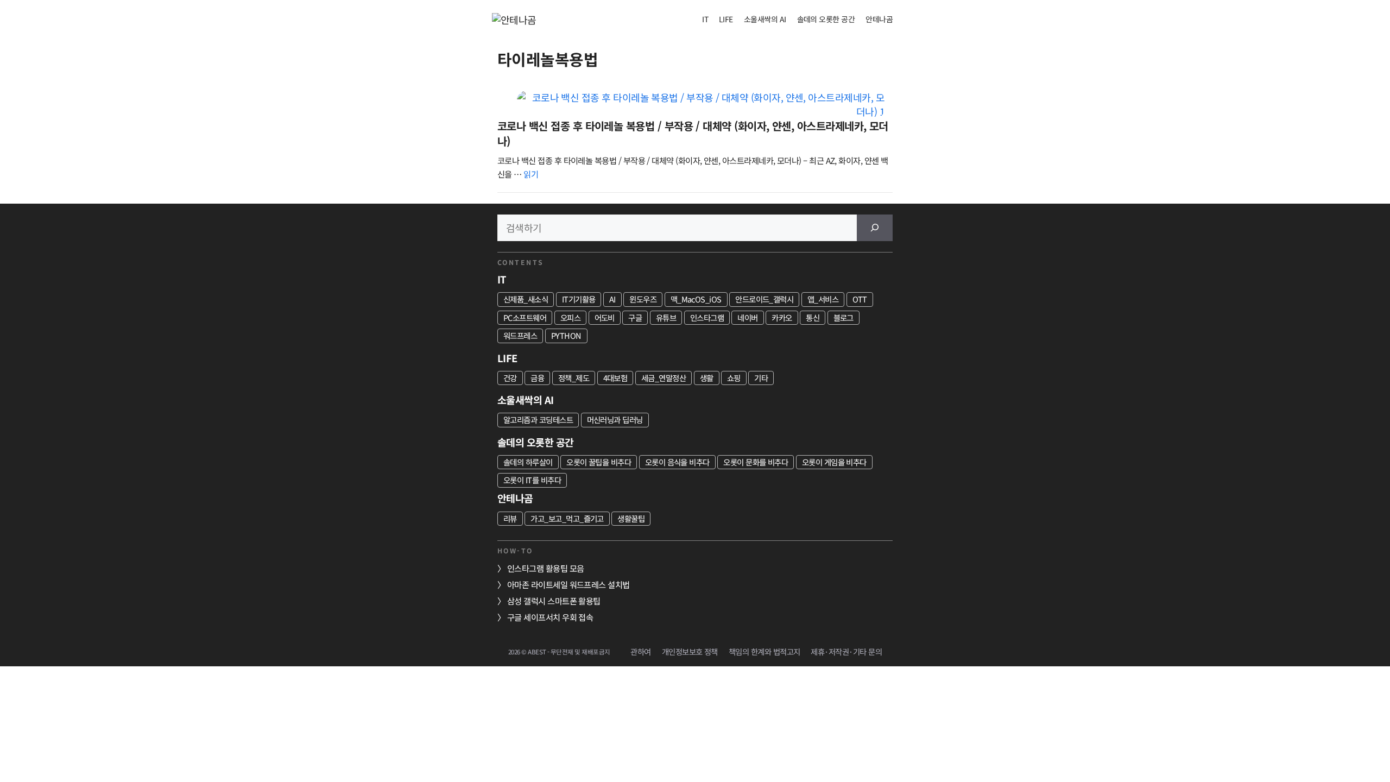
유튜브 (666, 317)
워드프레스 (520, 335)
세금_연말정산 (663, 377)
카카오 (782, 317)
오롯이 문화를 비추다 (755, 462)
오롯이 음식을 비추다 (677, 462)
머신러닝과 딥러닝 (615, 419)
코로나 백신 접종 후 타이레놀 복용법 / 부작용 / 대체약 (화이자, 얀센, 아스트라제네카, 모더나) (692, 133)
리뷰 (510, 518)
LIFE (726, 19)
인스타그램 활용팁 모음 (545, 568)
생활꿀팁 (631, 518)
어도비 (605, 317)
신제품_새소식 (525, 299)
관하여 (640, 651)
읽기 (530, 174)
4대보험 (615, 377)
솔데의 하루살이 (528, 462)
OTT (859, 299)
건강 (510, 377)
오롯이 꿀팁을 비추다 (598, 462)
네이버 (747, 317)
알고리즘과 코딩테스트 (538, 419)
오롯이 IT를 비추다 (532, 479)
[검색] (875, 228)
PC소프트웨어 (524, 317)
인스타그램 (707, 317)
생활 (706, 377)
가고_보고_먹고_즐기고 (567, 518)
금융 (537, 377)
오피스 (570, 317)
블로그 (843, 317)
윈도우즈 (642, 299)
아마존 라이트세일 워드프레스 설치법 (568, 584)
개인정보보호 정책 (690, 651)
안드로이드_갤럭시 (764, 299)
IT (705, 19)
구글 (635, 317)
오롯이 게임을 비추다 (834, 462)
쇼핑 (734, 377)
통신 (812, 317)
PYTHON (566, 335)
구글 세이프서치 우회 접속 (550, 617)
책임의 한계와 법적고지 (764, 651)
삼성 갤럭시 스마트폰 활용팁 (554, 601)
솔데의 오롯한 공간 (826, 19)
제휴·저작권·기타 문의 (846, 651)
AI (612, 299)
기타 (761, 377)
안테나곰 (879, 19)
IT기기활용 (579, 299)
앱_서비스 (822, 299)
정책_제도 (573, 377)
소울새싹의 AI (765, 19)
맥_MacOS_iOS (696, 299)
